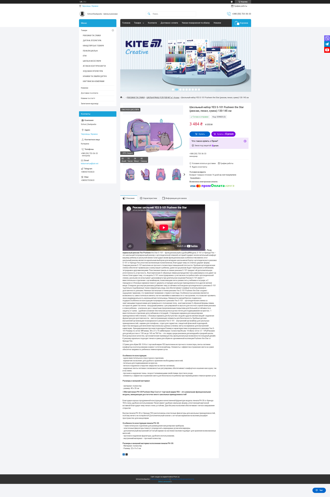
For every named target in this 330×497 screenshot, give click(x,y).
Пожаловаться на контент (160, 479)
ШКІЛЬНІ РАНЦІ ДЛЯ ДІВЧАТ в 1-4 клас (163, 97)
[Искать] (149, 14)
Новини (217, 23)
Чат (321, 490)
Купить (202, 134)
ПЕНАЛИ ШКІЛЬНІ (90, 51)
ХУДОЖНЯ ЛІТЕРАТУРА (93, 71)
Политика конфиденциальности (182, 479)
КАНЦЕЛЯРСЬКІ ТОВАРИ (93, 46)
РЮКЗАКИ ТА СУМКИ (136, 97)
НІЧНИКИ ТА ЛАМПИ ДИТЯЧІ (95, 76)
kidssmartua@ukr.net (89, 163)
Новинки (84, 88)
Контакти (152, 23)
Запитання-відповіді (89, 104)
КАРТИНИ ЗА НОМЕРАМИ (93, 81)
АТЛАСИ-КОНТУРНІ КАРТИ (94, 66)
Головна (126, 23)
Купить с (221, 134)
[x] (127, 455)
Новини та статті (88, 98)
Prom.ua (176, 477)
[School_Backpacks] (82, 14)
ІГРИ (84, 56)
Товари (137, 23)
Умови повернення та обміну (196, 23)
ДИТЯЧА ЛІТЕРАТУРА (92, 40)
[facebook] (124, 455)
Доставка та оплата (89, 93)
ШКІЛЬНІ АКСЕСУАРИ (92, 61)
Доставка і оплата (169, 23)
